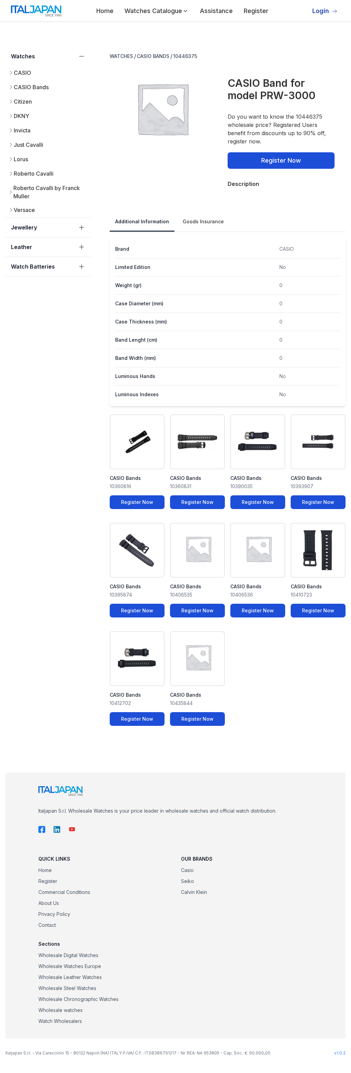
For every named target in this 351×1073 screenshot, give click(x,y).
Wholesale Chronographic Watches (78, 999)
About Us (48, 903)
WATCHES (121, 56)
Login (320, 10)
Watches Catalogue (153, 10)
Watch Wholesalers (60, 1021)
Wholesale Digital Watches (68, 955)
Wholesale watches (60, 1010)
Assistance (216, 10)
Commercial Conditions (64, 892)
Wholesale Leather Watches (70, 977)
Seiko (187, 881)
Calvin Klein (194, 892)
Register (256, 10)
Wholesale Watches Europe (69, 966)
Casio (187, 870)
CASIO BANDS (153, 56)
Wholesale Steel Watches (67, 988)
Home (104, 10)
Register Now (281, 160)
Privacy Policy (54, 914)
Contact (47, 925)
